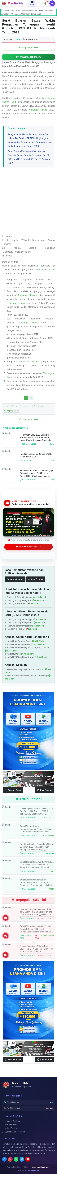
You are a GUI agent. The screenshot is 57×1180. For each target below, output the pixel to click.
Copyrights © (12, 1167)
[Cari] (52, 3)
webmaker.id (33, 1170)
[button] (45, 3)
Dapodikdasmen (47, 936)
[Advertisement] (28, 202)
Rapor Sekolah (48, 836)
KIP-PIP (51, 871)
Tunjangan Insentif (38, 110)
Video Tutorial (11, 1128)
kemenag (26, 406)
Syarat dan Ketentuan (14, 1132)
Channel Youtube (12, 1121)
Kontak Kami (16, 579)
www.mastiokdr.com (30, 57)
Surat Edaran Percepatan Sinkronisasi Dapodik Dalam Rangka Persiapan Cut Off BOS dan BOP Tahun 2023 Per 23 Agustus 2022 (29, 157)
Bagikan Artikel (29, 47)
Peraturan (50, 853)
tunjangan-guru (12, 411)
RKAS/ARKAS (49, 818)
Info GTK (50, 918)
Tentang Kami (11, 1125)
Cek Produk (36, 579)
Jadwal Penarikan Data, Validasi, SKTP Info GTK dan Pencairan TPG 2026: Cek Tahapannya (36, 949)
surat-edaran (40, 406)
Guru (52, 444)
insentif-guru (11, 406)
